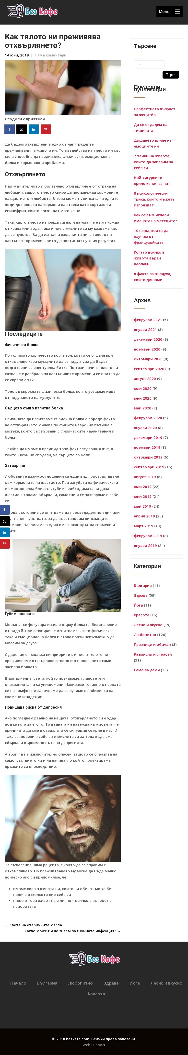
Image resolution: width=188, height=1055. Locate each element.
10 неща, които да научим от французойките (151, 236)
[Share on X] (22, 129)
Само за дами (147, 669)
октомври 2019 (148, 457)
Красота (141, 614)
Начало (18, 983)
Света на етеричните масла (33, 924)
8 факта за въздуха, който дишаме (152, 276)
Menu (164, 11)
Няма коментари (51, 55)
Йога (138, 605)
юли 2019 (143, 486)
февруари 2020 (148, 417)
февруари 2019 (148, 535)
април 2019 (144, 516)
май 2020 (142, 408)
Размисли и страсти (153, 654)
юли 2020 (143, 388)
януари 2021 (145, 329)
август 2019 (145, 476)
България (143, 585)
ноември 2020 (147, 349)
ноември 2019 (147, 447)
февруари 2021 (148, 319)
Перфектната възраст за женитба (154, 111)
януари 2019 (145, 545)
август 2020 (145, 378)
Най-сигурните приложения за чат (152, 180)
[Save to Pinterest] (46, 129)
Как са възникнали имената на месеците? (155, 217)
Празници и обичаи (152, 644)
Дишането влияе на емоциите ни (153, 143)
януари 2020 (145, 427)
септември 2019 (149, 466)
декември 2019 (148, 437)
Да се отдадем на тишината (150, 127)
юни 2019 (143, 496)
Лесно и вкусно (148, 624)
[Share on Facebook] (10, 129)
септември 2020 (149, 368)
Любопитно (145, 634)
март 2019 (143, 525)
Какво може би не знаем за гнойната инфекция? (72, 930)
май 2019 (142, 506)
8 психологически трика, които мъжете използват (154, 199)
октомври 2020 (148, 358)
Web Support (94, 1044)
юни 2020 (143, 398)
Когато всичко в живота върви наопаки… (149, 258)
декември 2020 (148, 339)
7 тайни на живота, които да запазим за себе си (153, 161)
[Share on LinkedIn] (34, 129)
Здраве (141, 595)
